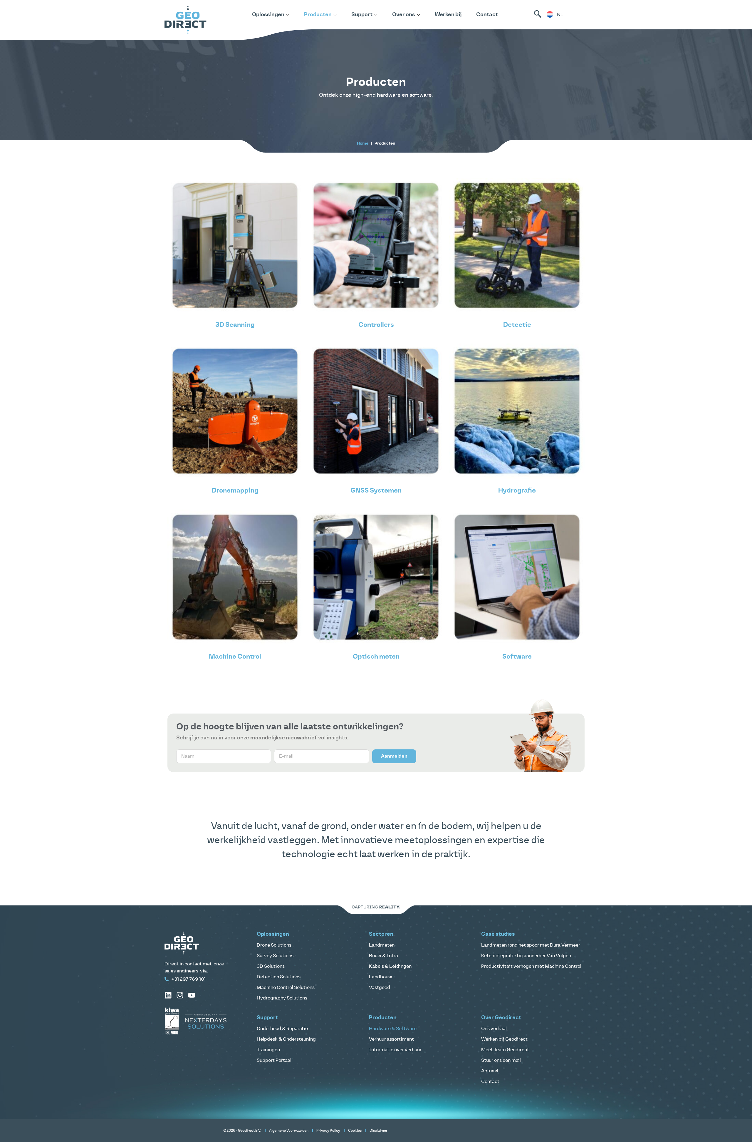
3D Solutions (271, 966)
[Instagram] (180, 995)
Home (362, 143)
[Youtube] (191, 995)
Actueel (489, 1071)
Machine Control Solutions (286, 987)
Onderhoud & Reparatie (282, 1028)
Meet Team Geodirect (505, 1049)
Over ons (403, 14)
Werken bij (448, 14)
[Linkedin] (168, 995)
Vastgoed (379, 987)
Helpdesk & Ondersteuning (286, 1039)
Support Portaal (274, 1060)
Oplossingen (268, 14)
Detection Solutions (279, 976)
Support (361, 14)
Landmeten (382, 945)
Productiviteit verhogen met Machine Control (531, 966)
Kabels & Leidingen (390, 966)
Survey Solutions (275, 955)
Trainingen (268, 1049)
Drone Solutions (274, 945)
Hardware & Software (393, 1028)
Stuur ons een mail (501, 1060)
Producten (318, 14)
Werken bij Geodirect (504, 1039)
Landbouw (380, 976)
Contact (487, 14)
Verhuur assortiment (391, 1039)
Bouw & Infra (383, 955)
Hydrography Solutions (282, 998)
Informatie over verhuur (395, 1049)
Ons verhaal (494, 1028)
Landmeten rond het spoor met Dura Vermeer (530, 945)
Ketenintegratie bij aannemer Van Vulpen (526, 955)
